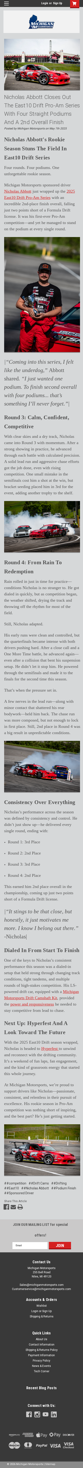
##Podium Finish (63, 1188)
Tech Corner (41, 1371)
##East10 (11, 1188)
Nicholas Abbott (17, 191)
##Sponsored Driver (19, 1193)
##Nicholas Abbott (35, 1188)
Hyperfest (50, 1048)
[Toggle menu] (6, 6)
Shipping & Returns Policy (42, 1350)
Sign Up (57, 3)
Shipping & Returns (41, 1316)
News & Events (41, 1366)
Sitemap (50, 1464)
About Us (41, 1339)
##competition (15, 1183)
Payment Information (41, 1355)
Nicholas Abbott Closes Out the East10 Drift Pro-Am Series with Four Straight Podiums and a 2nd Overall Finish (42, 109)
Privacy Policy (41, 1360)
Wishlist (41, 1305)
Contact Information (41, 1344)
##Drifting (59, 1183)
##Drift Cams (39, 1183)
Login (44, 3)
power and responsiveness (32, 1004)
